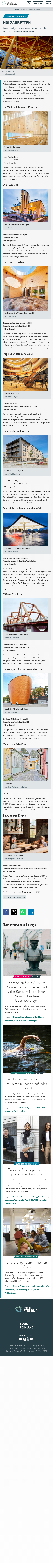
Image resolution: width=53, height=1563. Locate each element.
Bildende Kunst (19, 1017)
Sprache (38, 3)
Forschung (33, 1196)
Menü (48, 3)
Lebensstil (17, 1107)
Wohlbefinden (19, 1110)
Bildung (16, 1286)
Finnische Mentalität (28, 1286)
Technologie (32, 1020)
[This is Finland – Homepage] (9, 3)
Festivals (29, 1017)
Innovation (9, 1020)
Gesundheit (9, 1289)
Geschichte (38, 1017)
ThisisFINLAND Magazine (14, 897)
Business (24, 1196)
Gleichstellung (21, 1289)
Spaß (24, 1107)
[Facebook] (21, 1339)
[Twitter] (24, 1339)
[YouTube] (28, 1339)
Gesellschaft (43, 1196)
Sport (29, 1107)
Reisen (23, 1020)
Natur (36, 1289)
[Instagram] (32, 1339)
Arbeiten (16, 1196)
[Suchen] (29, 3)
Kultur (17, 1020)
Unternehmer (10, 1203)
